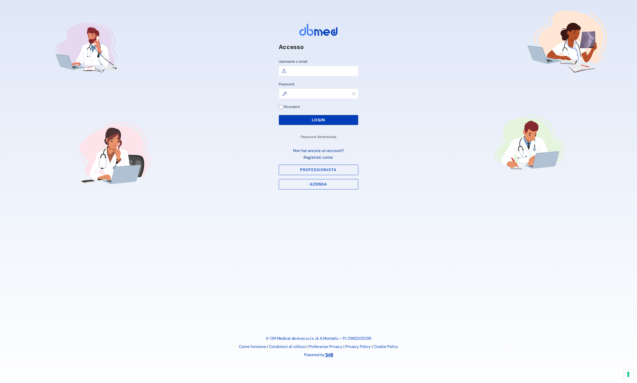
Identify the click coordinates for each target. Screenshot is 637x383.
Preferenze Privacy (325, 346)
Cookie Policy (386, 346)
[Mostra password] (353, 93)
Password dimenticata (318, 137)
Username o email (293, 61)
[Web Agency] (329, 354)
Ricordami (291, 106)
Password (286, 84)
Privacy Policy (358, 346)
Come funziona (252, 346)
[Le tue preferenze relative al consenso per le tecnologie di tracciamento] (628, 374)
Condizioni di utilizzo (287, 346)
